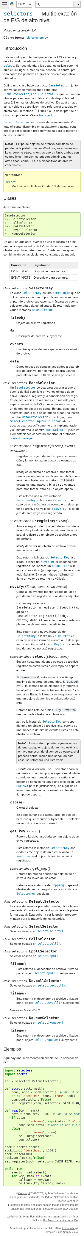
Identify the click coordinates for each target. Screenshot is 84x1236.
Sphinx (67, 1232)
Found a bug (69, 1228)
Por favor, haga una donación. (60, 1220)
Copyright (24, 1193)
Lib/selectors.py (37, 37)
